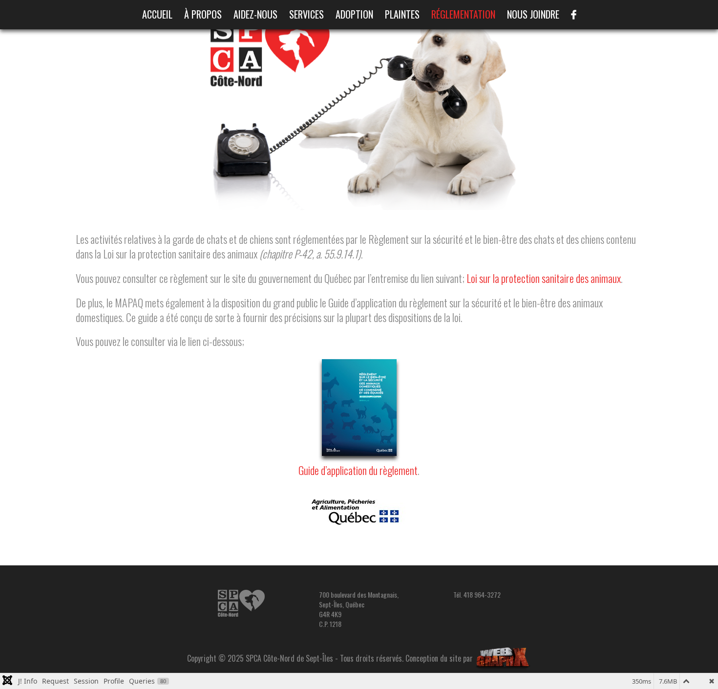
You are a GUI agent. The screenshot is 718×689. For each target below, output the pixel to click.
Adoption (354, 14)
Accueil (157, 14)
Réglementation (463, 14)
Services (306, 14)
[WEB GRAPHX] (503, 658)
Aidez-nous (255, 14)
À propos (203, 14)
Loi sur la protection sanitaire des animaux (543, 278)
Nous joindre (533, 14)
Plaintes (402, 14)
